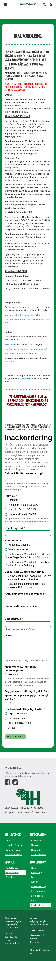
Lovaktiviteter (38, 886)
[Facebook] (7, 782)
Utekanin (13, 500)
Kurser (34, 882)
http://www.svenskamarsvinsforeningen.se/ (26, 349)
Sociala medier (16, 718)
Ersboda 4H (24, 378)
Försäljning (10, 877)
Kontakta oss (11, 868)
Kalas (34, 900)
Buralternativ (13, 540)
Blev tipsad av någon (20, 723)
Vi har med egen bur (19, 544)
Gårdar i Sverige (13, 854)
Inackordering (12, 872)
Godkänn (13, 674)
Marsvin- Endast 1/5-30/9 (22, 509)
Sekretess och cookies (37, 937)
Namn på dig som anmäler (22, 606)
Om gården (36, 850)
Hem (33, 868)
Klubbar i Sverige (13, 850)
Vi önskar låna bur (18, 549)
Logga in (34, 942)
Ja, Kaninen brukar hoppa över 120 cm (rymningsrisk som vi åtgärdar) (28, 578)
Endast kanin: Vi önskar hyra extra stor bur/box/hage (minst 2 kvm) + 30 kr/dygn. (28, 556)
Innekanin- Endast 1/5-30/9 (23, 505)
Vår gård (35, 872)
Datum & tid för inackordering (24, 473)
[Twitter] (15, 782)
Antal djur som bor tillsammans (25, 593)
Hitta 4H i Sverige (14, 845)
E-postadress (14, 618)
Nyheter (35, 845)
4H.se (8, 840)
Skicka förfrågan (15, 736)
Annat (11, 727)
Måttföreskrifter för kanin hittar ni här (23, 315)
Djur (33, 877)
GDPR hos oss (38, 854)
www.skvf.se (11, 344)
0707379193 (11, 937)
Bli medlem (36, 840)
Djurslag (11, 496)
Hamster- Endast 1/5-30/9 (22, 514)
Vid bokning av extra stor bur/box (25, 571)
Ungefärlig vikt (15, 528)
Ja (9, 702)
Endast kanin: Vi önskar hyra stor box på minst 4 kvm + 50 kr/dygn (27, 564)
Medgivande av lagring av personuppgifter (20, 668)
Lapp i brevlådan (17, 713)
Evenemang (37, 891)
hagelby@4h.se (12, 943)
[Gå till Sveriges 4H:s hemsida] (28, 797)
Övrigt (8, 635)
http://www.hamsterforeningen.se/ (21, 353)
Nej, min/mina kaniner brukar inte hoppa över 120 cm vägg (25, 585)
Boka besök (37, 896)
